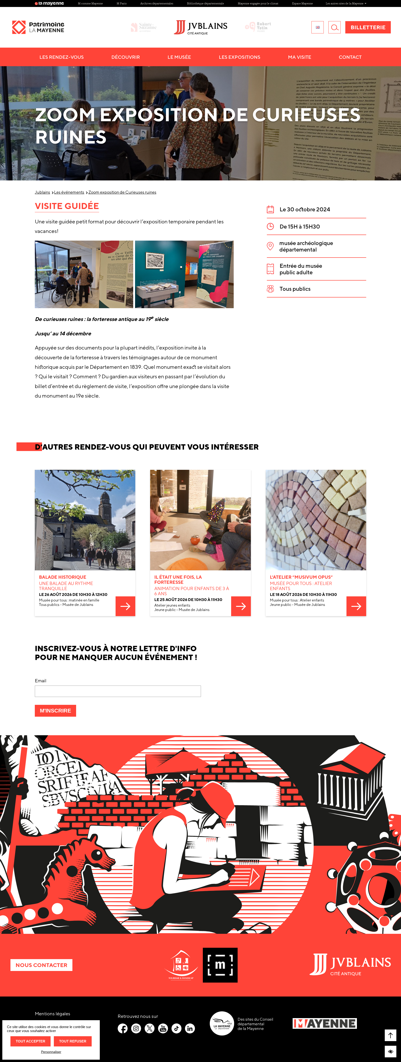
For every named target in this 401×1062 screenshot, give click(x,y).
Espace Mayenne (302, 3)
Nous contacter (41, 965)
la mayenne (51, 3)
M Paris (121, 3)
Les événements (69, 192)
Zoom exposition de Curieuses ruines (122, 192)
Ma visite (299, 57)
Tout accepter (30, 1041)
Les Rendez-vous (61, 57)
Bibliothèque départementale (205, 3)
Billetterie (368, 27)
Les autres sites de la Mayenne (345, 3)
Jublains (42, 192)
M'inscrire (58, 712)
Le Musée (179, 57)
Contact (350, 57)
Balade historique (62, 577)
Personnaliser (51, 1052)
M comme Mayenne (90, 3)
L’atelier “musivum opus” (301, 577)
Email (40, 680)
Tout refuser (72, 1041)
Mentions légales (52, 1013)
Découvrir (125, 57)
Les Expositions (239, 57)
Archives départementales (156, 3)
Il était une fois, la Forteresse (178, 580)
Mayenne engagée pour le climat (258, 3)
